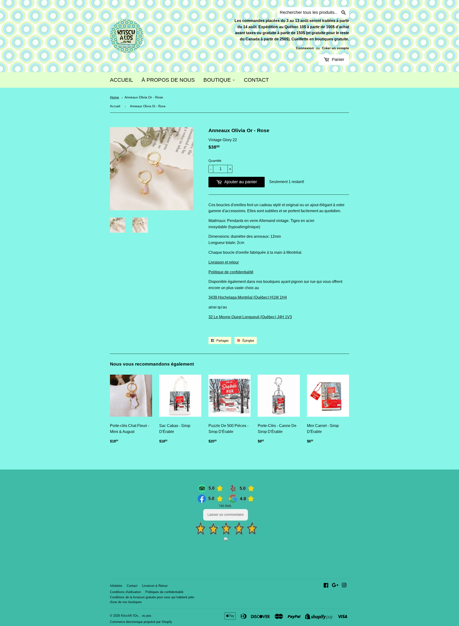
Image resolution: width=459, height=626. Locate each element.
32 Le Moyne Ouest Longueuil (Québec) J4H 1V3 (250, 317)
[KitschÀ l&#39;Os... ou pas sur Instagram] (344, 586)
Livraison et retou (223, 262)
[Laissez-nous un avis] (226, 534)
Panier (337, 59)
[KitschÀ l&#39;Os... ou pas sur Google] (335, 586)
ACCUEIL (121, 80)
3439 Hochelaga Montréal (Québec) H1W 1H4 (247, 297)
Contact (132, 586)
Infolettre (116, 586)
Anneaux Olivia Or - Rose (144, 97)
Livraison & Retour (155, 586)
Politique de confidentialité (230, 272)
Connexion (305, 48)
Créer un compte (335, 48)
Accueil (115, 106)
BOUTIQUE (217, 80)
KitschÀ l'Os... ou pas (136, 615)
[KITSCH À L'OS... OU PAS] (226, 540)
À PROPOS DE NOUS (168, 80)
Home (114, 97)
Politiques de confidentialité (164, 592)
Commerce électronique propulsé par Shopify (141, 622)
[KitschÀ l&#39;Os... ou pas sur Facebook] (325, 586)
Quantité (214, 160)
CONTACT (256, 80)
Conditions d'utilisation (125, 592)
